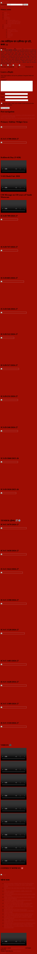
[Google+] (16, 65)
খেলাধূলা (9, 32)
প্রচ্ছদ (5, 12)
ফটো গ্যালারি (7, 19)
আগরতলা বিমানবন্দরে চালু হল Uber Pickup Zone (15, 909)
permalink (3, 68)
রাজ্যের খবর (6, 14)
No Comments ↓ (28, 48)
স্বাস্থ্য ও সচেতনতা (12, 29)
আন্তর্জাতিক (7, 17)
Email (2, 97)
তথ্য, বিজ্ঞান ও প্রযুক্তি (13, 31)
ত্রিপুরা (15, 67)
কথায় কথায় (10, 35)
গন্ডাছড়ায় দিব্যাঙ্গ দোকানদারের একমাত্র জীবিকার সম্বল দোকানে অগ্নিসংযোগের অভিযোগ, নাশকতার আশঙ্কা (17, 900)
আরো (5, 28)
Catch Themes (17, 951)
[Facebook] (4, 65)
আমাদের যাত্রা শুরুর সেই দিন (14, 23)
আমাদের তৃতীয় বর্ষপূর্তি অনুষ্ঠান (14, 22)
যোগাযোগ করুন (7, 26)
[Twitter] (10, 65)
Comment (4, 80)
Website (3, 100)
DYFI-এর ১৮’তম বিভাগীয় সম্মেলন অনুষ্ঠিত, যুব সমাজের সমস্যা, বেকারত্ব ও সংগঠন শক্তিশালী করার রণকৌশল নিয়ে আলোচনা (18, 904)
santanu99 (19, 48)
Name (2, 94)
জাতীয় (5, 16)
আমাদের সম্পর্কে (7, 25)
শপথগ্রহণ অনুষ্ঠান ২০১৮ (13, 20)
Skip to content (5, 1)
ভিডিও (9, 37)
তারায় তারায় (10, 34)
